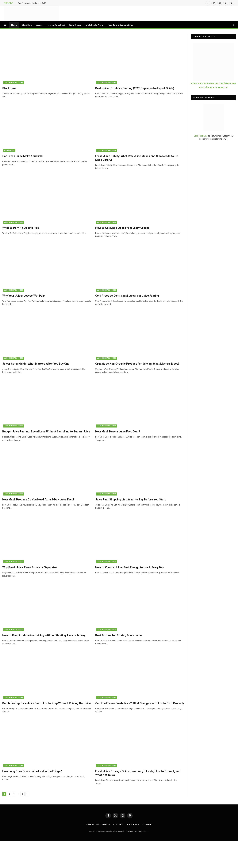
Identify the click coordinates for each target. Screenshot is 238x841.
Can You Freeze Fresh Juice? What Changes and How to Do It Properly (139, 703)
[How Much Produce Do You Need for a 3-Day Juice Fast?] (46, 471)
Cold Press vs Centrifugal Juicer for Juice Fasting (127, 295)
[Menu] (5, 25)
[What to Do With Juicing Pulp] (46, 199)
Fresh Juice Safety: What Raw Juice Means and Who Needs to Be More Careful (136, 157)
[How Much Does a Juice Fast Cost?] (139, 403)
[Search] (233, 25)
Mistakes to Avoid (94, 25)
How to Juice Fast (56, 25)
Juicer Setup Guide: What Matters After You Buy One (35, 363)
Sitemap (147, 824)
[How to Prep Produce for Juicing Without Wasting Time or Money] (46, 606)
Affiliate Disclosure (98, 824)
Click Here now (200, 136)
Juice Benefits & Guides (13, 82)
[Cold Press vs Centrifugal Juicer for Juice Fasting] (139, 267)
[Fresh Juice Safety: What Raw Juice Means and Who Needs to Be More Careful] (139, 127)
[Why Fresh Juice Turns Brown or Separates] (46, 539)
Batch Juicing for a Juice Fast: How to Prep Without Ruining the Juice (46, 703)
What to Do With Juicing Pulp (20, 227)
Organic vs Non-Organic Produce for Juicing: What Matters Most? (137, 363)
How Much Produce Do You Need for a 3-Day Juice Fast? (38, 499)
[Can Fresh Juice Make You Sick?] (46, 127)
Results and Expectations (120, 25)
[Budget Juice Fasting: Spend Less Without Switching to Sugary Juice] (46, 403)
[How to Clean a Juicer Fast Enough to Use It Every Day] (139, 539)
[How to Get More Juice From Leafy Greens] (139, 199)
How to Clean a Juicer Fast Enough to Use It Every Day (129, 567)
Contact (118, 824)
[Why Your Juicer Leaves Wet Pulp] (46, 267)
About (39, 25)
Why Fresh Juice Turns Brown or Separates (29, 567)
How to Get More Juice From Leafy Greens (122, 227)
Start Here (27, 25)
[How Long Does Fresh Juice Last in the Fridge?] (46, 742)
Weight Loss (75, 25)
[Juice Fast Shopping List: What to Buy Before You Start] (139, 471)
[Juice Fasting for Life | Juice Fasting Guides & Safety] (31, 13)
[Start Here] (46, 59)
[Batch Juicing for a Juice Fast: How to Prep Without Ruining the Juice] (46, 674)
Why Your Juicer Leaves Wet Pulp (23, 295)
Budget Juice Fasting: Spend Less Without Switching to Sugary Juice (46, 431)
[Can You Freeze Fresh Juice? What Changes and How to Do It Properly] (139, 674)
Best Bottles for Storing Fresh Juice (118, 635)
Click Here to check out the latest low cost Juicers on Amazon (213, 85)
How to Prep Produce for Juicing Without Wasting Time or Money (44, 635)
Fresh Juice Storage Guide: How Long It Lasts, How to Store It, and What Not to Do (137, 773)
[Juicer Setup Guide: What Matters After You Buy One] (46, 335)
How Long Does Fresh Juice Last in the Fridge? (32, 771)
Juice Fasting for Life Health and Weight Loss (130, 831)
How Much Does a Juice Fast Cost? (117, 431)
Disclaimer (133, 824)
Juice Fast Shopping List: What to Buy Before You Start (130, 499)
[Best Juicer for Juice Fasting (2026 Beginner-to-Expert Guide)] (139, 59)
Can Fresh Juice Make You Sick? (32, 3)
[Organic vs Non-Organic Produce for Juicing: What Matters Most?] (139, 335)
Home (14, 25)
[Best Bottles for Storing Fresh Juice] (139, 606)
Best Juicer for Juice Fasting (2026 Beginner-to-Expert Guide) (134, 88)
